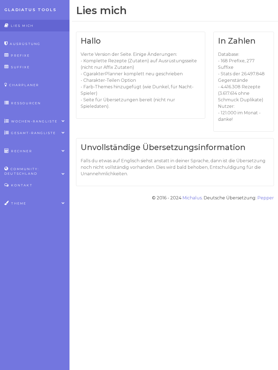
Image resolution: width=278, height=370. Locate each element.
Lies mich (21, 26)
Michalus (192, 197)
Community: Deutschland (21, 171)
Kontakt (21, 185)
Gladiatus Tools (30, 9)
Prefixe (19, 55)
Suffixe (19, 67)
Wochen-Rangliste (34, 121)
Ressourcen (25, 103)
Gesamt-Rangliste (33, 133)
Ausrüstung (24, 44)
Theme (18, 203)
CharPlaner (23, 85)
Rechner (21, 151)
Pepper (265, 197)
